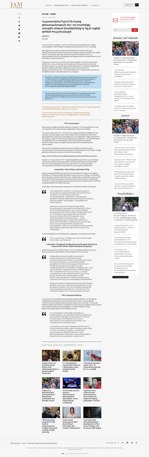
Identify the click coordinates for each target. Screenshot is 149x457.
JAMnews (45, 36)
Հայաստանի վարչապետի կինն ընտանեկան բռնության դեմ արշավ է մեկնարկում (71, 424)
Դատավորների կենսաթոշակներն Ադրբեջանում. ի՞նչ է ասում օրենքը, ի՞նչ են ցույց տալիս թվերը (92, 424)
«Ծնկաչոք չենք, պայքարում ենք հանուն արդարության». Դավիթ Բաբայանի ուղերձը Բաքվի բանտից (49, 426)
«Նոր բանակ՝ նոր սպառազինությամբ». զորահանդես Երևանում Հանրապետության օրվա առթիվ (123, 254)
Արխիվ (45, 17)
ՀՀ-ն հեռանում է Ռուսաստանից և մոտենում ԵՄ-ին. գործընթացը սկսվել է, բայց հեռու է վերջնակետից (125, 216)
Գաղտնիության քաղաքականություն (42, 443)
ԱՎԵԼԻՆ (95, 5)
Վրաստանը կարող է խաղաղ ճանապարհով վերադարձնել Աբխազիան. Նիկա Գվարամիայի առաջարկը (71, 396)
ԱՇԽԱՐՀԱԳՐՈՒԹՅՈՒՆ (79, 5)
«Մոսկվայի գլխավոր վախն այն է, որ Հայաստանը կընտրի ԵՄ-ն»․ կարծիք (92, 366)
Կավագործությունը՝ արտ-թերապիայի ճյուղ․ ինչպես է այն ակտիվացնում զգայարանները (124, 229)
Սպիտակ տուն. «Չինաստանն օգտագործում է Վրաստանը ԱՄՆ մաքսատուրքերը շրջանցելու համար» (91, 395)
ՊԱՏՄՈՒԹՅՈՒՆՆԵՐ (61, 5)
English (53, 14)
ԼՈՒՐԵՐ (48, 5)
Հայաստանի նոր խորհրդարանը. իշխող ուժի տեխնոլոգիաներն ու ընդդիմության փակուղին (50, 368)
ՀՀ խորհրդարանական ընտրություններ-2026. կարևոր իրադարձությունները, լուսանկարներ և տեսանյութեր (125, 241)
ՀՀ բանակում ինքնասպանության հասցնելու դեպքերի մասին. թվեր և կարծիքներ (125, 73)
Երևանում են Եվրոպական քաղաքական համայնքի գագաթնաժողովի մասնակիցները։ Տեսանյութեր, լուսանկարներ (125, 268)
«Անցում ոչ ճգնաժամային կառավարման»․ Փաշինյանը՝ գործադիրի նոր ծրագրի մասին (48, 395)
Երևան (45, 39)
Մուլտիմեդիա (125, 193)
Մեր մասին (15, 443)
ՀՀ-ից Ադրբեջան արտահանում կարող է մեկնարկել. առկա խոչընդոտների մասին (71, 367)
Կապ (23, 443)
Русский (45, 14)
